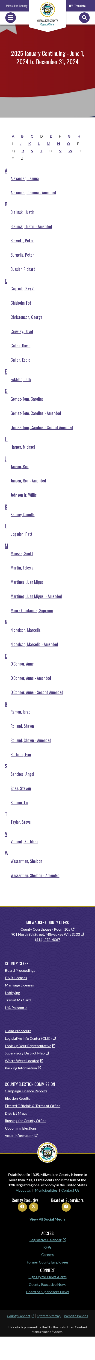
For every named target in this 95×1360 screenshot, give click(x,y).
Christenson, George (26, 317)
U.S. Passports (16, 1007)
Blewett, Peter (22, 241)
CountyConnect (18, 1316)
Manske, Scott (22, 553)
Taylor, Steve (21, 822)
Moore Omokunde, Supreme (32, 610)
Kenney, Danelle (23, 514)
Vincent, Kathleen (24, 841)
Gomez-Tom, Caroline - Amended (36, 413)
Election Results (17, 1098)
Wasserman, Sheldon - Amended (35, 875)
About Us (23, 1190)
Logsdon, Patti (22, 534)
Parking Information (21, 1068)
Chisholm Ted (21, 303)
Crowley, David (22, 331)
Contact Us (70, 1190)
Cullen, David (20, 345)
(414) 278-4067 (47, 939)
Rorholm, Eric (21, 754)
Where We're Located (22, 1060)
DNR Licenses (16, 977)
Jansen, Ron (20, 466)
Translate (80, 5)
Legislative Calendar (46, 1240)
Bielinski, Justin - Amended (31, 226)
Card (27, 1000)
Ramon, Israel (21, 712)
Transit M (13, 1000)
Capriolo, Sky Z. (23, 289)
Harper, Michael (23, 447)
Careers (47, 1254)
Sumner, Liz (19, 802)
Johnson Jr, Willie (24, 495)
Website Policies (76, 1316)
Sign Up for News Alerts (48, 1277)
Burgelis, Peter (22, 255)
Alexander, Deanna (25, 178)
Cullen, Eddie (20, 360)
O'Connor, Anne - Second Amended (37, 692)
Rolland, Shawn (22, 726)
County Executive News (47, 1284)
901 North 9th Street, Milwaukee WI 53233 (45, 934)
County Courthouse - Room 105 (45, 929)
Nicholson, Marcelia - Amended (34, 644)
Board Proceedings (20, 970)
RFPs (47, 1247)
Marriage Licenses (19, 985)
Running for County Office (25, 1120)
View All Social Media (47, 1219)
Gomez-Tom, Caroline (27, 399)
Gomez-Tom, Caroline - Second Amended (42, 427)
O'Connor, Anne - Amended (31, 678)
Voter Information (19, 1135)
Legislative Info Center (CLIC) (28, 1038)
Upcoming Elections (21, 1128)
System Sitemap (49, 1316)
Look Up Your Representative (28, 1045)
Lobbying (12, 992)
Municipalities (46, 1190)
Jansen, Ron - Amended (28, 481)
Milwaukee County (16, 5)
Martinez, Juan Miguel (28, 582)
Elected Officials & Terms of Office (32, 1105)
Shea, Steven (21, 788)
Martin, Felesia (22, 568)
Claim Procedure (18, 1030)
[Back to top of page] (85, 1349)
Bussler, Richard (23, 269)
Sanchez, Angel (22, 774)
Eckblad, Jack (21, 379)
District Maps (16, 1113)
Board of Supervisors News (47, 1291)
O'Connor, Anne (22, 664)
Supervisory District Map (25, 1053)
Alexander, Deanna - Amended (33, 193)
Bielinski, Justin (23, 212)
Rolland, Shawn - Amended (31, 740)
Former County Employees (47, 1262)
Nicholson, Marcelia (26, 630)
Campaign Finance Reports (26, 1091)
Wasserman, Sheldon (26, 861)
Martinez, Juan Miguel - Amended (36, 596)
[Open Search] (84, 17)
